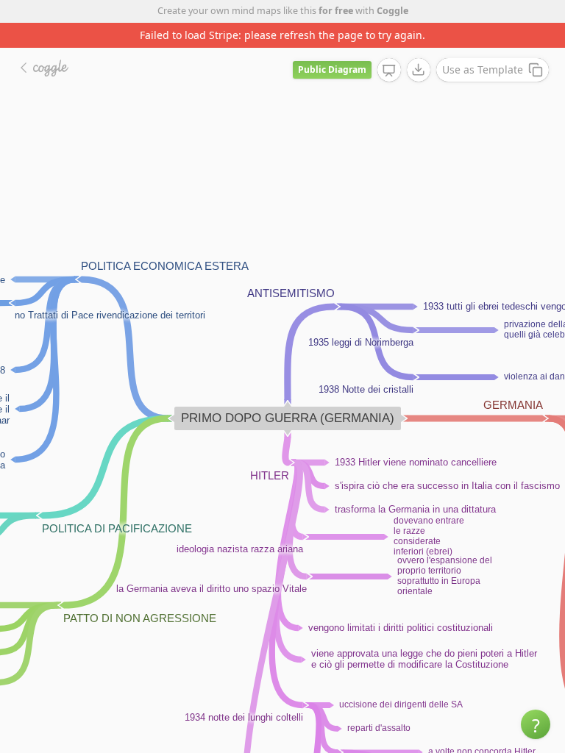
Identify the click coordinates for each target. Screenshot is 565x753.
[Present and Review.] (389, 70)
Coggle (392, 10)
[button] (535, 724)
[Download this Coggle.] (418, 70)
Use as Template (482, 69)
